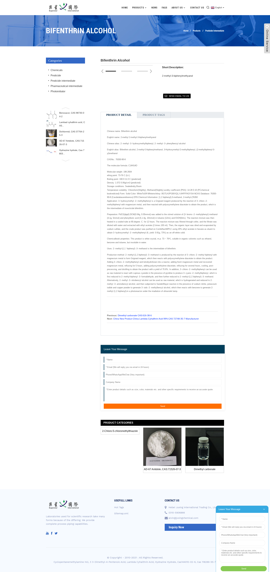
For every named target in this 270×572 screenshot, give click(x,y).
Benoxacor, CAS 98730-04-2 (71, 115)
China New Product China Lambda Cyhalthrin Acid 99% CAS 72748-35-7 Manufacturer (156, 318)
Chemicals (56, 70)
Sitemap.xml (121, 513)
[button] (65, 107)
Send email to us (179, 96)
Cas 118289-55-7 (206, 562)
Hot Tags (119, 507)
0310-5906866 (177, 512)
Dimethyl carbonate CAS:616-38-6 (135, 315)
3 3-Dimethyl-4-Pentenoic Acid (107, 562)
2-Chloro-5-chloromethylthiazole (120, 431)
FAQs (164, 7)
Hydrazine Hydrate (165, 562)
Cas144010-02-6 (186, 562)
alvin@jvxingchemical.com (183, 518)
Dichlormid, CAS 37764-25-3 (71, 133)
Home (125, 7)
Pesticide (56, 75)
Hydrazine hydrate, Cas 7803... (71, 152)
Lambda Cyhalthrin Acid (140, 562)
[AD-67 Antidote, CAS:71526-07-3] (162, 447)
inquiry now (176, 527)
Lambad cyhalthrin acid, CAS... (72, 124)
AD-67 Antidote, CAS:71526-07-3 (71, 142)
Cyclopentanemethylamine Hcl (71, 562)
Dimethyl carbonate (204, 469)
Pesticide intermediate (214, 30)
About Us (177, 7)
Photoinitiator (58, 91)
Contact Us (197, 7)
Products (138, 7)
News (154, 7)
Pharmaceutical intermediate (66, 86)
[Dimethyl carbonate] (204, 447)
